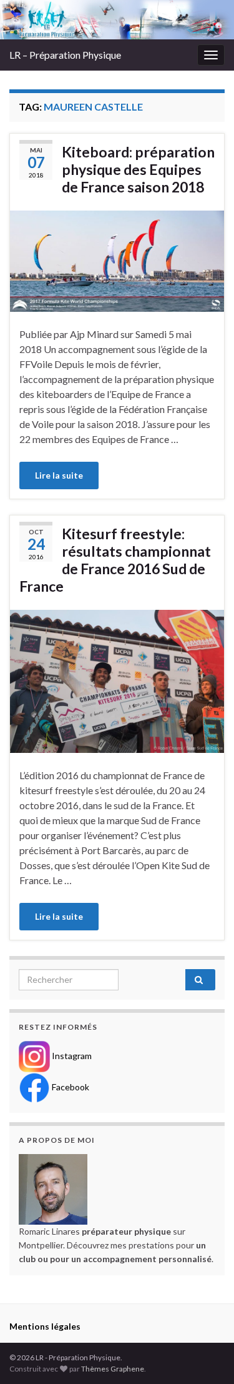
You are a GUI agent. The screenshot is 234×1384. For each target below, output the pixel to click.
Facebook (69, 1086)
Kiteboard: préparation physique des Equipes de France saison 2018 (138, 169)
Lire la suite (59, 475)
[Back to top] (206, 1356)
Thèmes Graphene (112, 1368)
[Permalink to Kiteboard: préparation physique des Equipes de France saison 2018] (117, 260)
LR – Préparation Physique (65, 55)
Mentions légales (44, 1326)
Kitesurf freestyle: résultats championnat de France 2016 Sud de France (115, 560)
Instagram (71, 1055)
